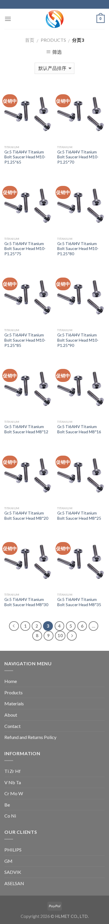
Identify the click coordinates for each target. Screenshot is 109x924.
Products (53, 40)
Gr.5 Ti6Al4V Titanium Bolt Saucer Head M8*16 (79, 429)
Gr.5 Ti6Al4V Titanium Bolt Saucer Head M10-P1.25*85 (25, 340)
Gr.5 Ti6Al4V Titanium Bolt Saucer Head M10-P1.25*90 (78, 340)
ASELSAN (14, 883)
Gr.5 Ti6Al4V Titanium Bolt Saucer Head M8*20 (26, 516)
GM (8, 861)
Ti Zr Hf (12, 771)
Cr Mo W (13, 793)
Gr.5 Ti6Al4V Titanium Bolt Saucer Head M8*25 (79, 516)
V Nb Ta (12, 782)
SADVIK (12, 872)
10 (60, 635)
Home (10, 681)
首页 (29, 40)
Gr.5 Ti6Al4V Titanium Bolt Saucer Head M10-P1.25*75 (25, 248)
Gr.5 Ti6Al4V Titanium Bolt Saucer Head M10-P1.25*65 (25, 157)
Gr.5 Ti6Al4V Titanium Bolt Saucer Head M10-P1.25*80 (78, 248)
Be (7, 804)
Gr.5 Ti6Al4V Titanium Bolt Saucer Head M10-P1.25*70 (78, 157)
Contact (12, 726)
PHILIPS (13, 849)
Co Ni (10, 815)
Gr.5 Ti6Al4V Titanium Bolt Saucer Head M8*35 (79, 602)
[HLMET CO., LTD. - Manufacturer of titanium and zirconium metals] (55, 19)
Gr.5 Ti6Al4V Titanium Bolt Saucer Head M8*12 (26, 429)
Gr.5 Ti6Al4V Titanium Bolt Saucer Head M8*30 (26, 602)
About (10, 715)
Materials (14, 703)
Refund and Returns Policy (30, 737)
